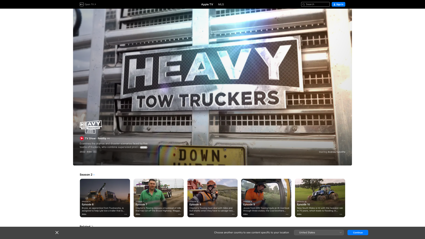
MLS (221, 4)
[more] (125, 214)
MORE (143, 147)
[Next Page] (348, 198)
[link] (87, 226)
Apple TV (207, 4)
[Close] (56, 232)
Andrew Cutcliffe (336, 152)
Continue (358, 232)
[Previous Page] (76, 198)
